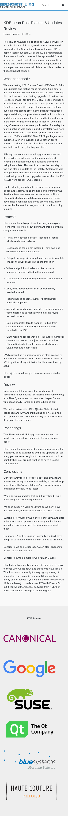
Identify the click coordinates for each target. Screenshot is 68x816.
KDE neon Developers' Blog (17, 4)
